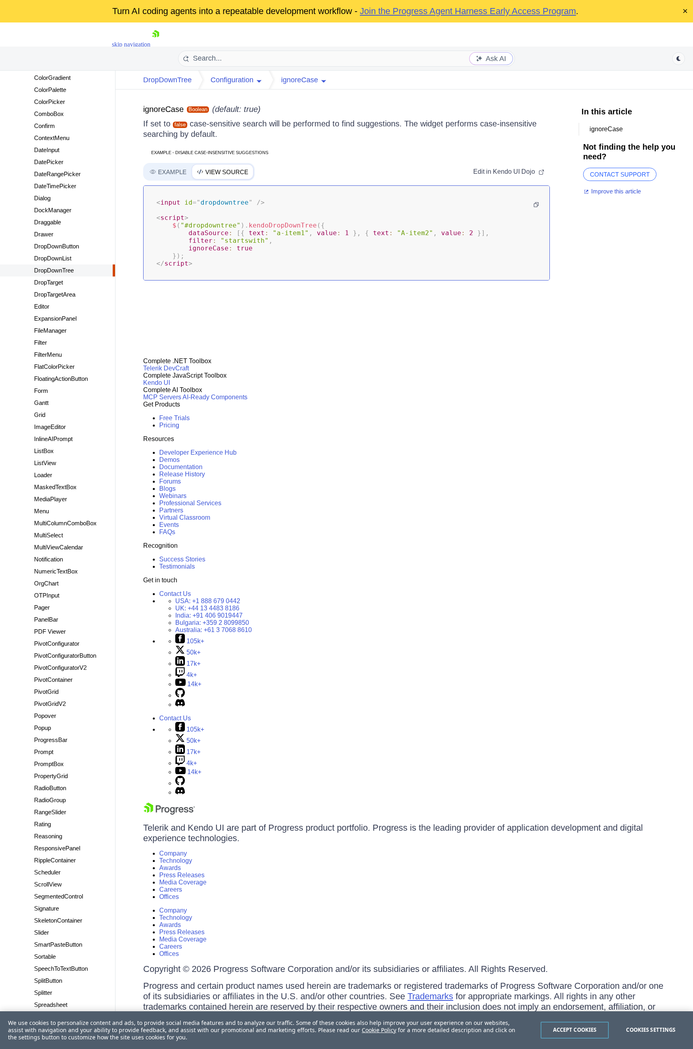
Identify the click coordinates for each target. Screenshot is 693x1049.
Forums (170, 481)
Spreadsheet (50, 1004)
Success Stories (182, 559)
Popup (42, 727)
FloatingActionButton (61, 378)
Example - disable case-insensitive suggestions (209, 152)
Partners (171, 510)
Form (41, 390)
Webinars (172, 495)
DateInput (46, 149)
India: (209, 615)
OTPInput (46, 595)
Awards (170, 867)
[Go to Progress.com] (169, 812)
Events (169, 524)
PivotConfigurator (56, 643)
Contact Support (620, 174)
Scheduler (47, 872)
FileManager (50, 330)
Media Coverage (183, 882)
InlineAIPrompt (53, 438)
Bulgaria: (212, 622)
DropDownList (52, 258)
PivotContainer (53, 679)
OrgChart (46, 583)
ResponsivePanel (57, 848)
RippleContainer (55, 860)
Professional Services (190, 503)
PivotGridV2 (50, 703)
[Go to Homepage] (155, 44)
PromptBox (49, 763)
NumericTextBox (56, 571)
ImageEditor (50, 426)
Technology (175, 860)
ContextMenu (51, 137)
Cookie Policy (379, 1030)
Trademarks (430, 996)
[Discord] (180, 704)
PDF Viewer (50, 631)
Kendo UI (156, 382)
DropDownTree (54, 270)
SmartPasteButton (58, 944)
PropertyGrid (51, 776)
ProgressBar (50, 739)
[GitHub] (180, 695)
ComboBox (49, 113)
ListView (45, 462)
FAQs (167, 532)
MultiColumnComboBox (65, 523)
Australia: (213, 629)
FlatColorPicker (54, 366)
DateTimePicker (55, 186)
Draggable (47, 222)
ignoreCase (163, 109)
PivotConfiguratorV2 (60, 667)
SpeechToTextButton (61, 968)
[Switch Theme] (678, 58)
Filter (40, 342)
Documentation (181, 467)
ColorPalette (50, 89)
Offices (169, 896)
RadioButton (50, 788)
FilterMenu (48, 354)
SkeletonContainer (58, 920)
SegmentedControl (58, 896)
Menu (41, 511)
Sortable (45, 956)
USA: (207, 601)
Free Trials (174, 418)
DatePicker (48, 162)
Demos (169, 459)
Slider (41, 932)
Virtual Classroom (184, 517)
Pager (42, 607)
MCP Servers (162, 397)
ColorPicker (49, 101)
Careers (170, 889)
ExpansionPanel (55, 318)
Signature (46, 908)
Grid (39, 414)
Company (173, 853)
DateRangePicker (57, 174)
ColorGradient (52, 77)
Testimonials (177, 566)
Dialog (42, 198)
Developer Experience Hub (198, 452)
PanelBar (46, 619)
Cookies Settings (650, 1029)
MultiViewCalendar (58, 547)
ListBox (44, 450)
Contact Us (175, 593)
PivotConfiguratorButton (65, 655)
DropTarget (48, 282)
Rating (42, 824)
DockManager (52, 210)
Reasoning (48, 836)
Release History (182, 474)
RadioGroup (50, 800)
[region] (346, 1030)
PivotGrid (46, 691)
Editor (41, 306)
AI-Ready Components (214, 397)
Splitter (43, 992)
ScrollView (48, 884)
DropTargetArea (54, 294)
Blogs (167, 488)
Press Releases (182, 875)
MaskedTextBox (55, 487)
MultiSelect (48, 535)
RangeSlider (50, 812)
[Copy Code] (536, 205)
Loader (43, 475)
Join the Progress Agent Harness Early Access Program (468, 11)
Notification (48, 559)
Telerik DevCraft (166, 368)
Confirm (44, 125)
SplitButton (48, 980)
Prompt (43, 751)
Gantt (41, 402)
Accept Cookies (575, 1029)
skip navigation (131, 44)
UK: (207, 608)
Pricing (169, 425)
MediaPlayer (50, 499)
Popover (45, 715)
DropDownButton (56, 246)
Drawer (43, 234)
